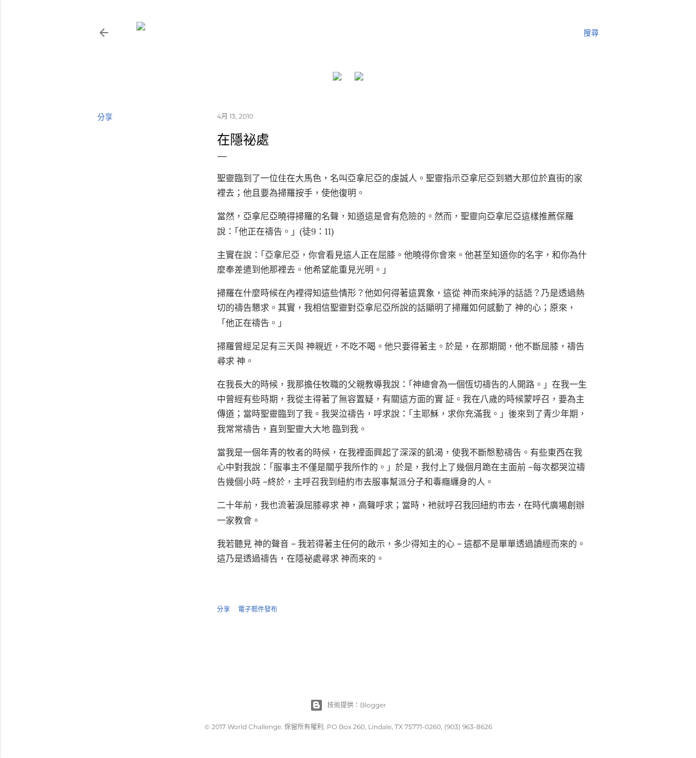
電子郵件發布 (257, 609)
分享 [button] (105, 117)
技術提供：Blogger (356, 705)
